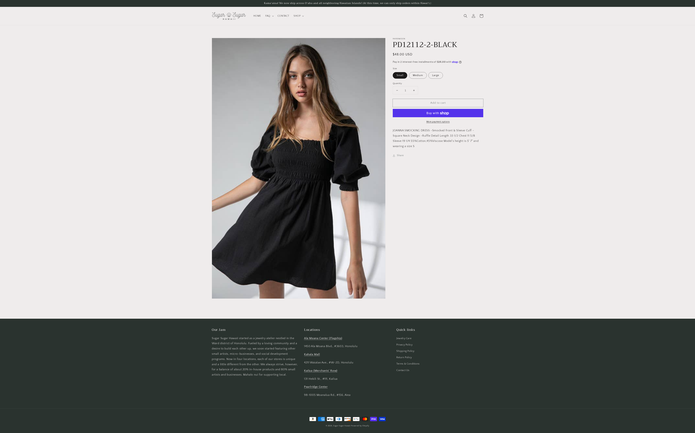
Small (400, 75)
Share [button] (400, 155)
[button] (269, 16)
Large (435, 75)
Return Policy (404, 357)
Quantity (397, 83)
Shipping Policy (405, 351)
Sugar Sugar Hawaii (342, 426)
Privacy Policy (404, 344)
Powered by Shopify (360, 426)
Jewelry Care (403, 338)
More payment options (438, 122)
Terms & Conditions (408, 363)
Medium (418, 75)
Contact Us (402, 370)
